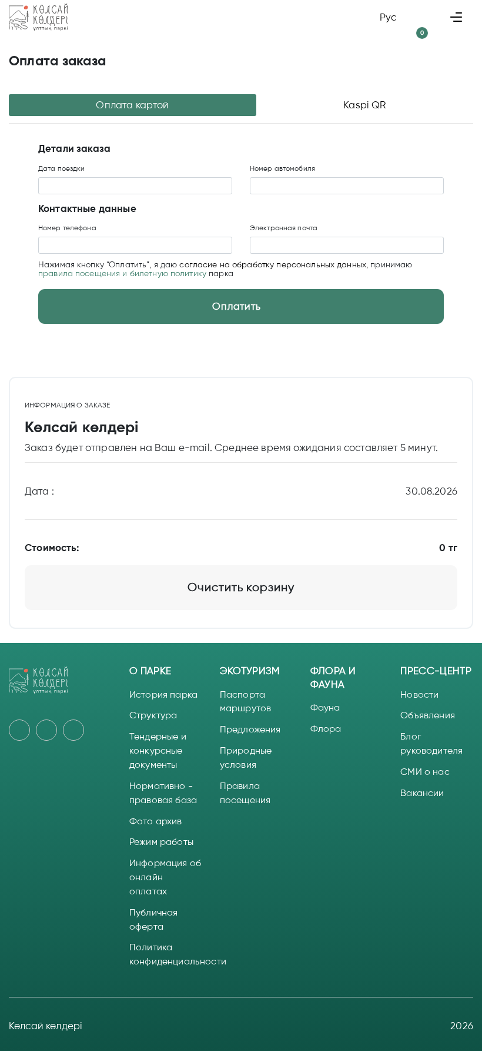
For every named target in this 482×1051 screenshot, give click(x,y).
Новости (419, 694)
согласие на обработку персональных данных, (274, 265)
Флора (326, 728)
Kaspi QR (364, 105)
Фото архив (155, 821)
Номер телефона (67, 228)
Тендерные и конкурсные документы (157, 750)
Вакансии (422, 792)
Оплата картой (132, 105)
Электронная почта (283, 228)
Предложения (250, 729)
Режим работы (161, 841)
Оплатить (236, 306)
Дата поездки (61, 168)
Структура (153, 715)
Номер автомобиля (282, 168)
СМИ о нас (424, 771)
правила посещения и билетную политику (122, 273)
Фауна (325, 707)
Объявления (427, 715)
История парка (163, 694)
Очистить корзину (241, 587)
